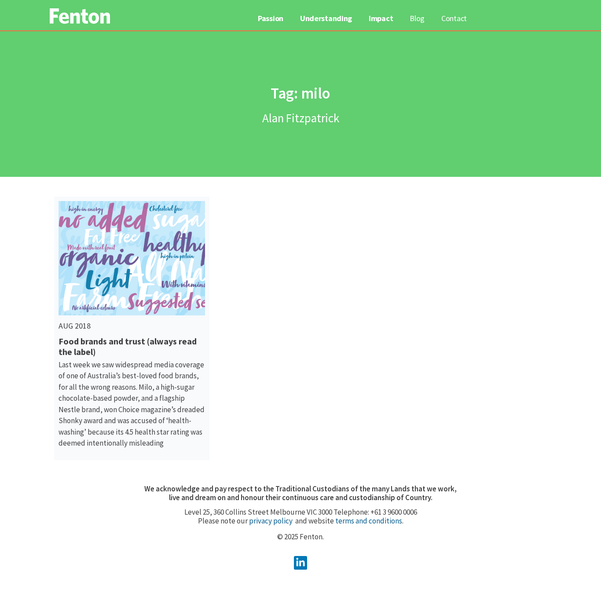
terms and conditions (368, 521)
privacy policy (271, 521)
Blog (417, 18)
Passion (270, 18)
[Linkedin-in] (301, 563)
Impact (381, 18)
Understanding (326, 18)
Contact (454, 18)
